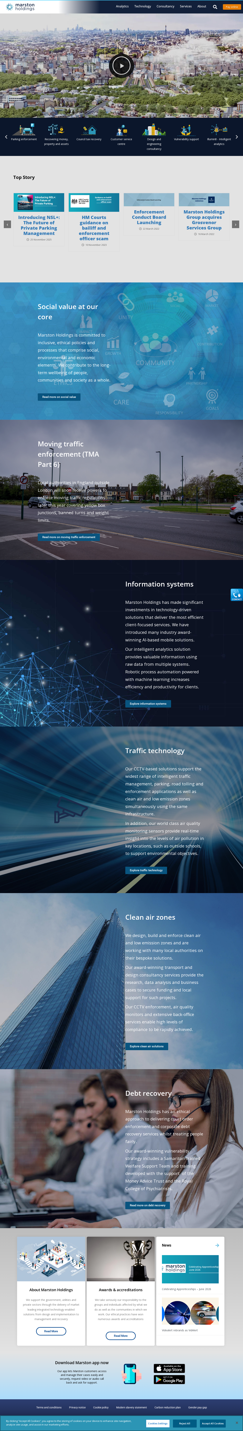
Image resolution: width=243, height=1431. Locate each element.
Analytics (122, 6)
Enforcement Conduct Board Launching (45, 217)
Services (186, 6)
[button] (215, 6)
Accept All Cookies (213, 1423)
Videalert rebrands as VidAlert (180, 1330)
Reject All (184, 1423)
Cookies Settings (157, 1423)
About (201, 6)
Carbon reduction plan (168, 1407)
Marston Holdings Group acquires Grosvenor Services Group (100, 220)
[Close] (237, 1422)
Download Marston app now (82, 1362)
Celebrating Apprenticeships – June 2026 (186, 1289)
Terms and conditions (49, 1407)
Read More (51, 1331)
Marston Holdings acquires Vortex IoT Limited (155, 217)
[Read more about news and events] (217, 1245)
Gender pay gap (197, 1407)
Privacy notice (77, 1407)
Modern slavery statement (131, 1407)
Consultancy (165, 6)
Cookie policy (101, 1407)
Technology (142, 6)
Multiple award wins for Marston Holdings (210, 217)
